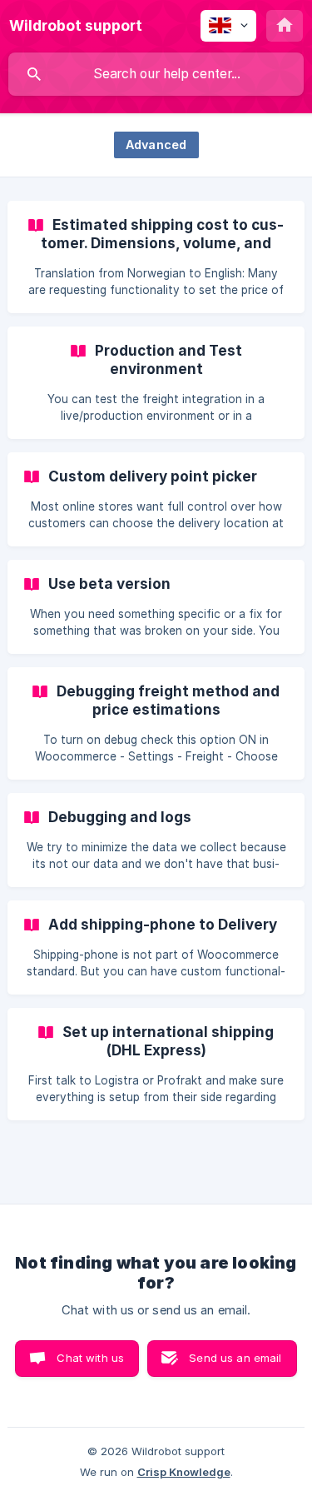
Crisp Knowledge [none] (183, 1472)
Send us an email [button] (235, 1357)
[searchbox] (156, 74)
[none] (75, 26)
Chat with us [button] (90, 1357)
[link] (156, 257)
